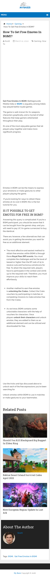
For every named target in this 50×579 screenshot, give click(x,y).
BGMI (10, 556)
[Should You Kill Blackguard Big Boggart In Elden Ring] (25, 426)
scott (20, 533)
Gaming (18, 24)
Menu (4, 15)
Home (9, 24)
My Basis (17, 573)
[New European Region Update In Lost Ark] (25, 495)
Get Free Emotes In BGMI (25, 556)
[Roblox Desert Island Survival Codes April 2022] (25, 460)
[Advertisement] (25, 74)
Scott (7, 41)
